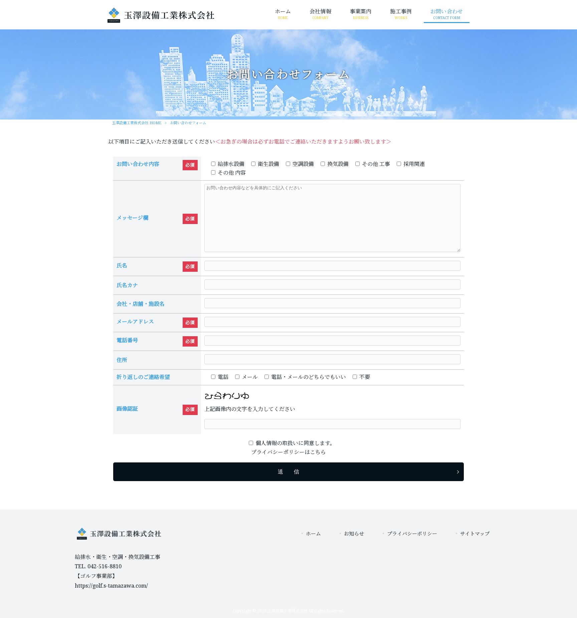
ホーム (313, 534)
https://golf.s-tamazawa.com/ (111, 586)
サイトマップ (475, 534)
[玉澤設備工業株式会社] (161, 21)
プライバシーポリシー (412, 534)
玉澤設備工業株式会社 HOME (136, 123)
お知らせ (354, 534)
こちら (318, 452)
